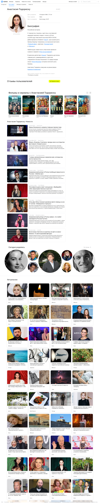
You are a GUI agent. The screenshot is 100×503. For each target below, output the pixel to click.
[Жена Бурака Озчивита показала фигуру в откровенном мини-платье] (82, 424)
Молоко (31, 46)
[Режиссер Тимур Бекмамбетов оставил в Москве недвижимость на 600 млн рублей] (39, 489)
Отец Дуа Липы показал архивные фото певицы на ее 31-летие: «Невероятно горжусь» (47, 203)
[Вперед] (90, 93)
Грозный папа (48, 44)
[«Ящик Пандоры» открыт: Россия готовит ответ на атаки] (61, 424)
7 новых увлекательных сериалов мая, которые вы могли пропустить (46, 158)
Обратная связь (94, 502)
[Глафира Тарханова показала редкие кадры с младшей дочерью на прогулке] (82, 337)
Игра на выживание (45, 52)
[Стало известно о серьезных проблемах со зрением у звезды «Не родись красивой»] (39, 467)
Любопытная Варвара (42, 116)
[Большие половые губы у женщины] (82, 380)
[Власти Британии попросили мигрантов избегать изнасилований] (39, 424)
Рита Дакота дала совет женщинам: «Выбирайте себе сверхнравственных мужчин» (45, 188)
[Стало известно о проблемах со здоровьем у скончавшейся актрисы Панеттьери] (17, 293)
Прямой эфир (32, 44)
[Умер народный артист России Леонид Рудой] (39, 293)
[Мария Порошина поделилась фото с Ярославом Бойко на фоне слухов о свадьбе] (39, 337)
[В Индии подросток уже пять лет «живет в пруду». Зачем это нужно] (17, 402)
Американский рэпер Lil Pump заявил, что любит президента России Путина (45, 217)
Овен (40, 17)
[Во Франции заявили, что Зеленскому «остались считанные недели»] (17, 337)
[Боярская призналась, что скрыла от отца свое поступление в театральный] (61, 467)
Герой (46, 39)
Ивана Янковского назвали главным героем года (45, 127)
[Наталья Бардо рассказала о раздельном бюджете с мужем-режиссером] (82, 489)
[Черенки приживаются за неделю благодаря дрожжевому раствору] (82, 467)
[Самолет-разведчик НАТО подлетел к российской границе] (61, 359)
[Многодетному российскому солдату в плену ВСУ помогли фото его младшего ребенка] (61, 293)
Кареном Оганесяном (34, 69)
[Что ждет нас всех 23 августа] (61, 380)
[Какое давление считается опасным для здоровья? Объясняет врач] (39, 359)
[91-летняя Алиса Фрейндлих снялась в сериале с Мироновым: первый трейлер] (39, 315)
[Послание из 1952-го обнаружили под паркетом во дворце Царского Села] (61, 315)
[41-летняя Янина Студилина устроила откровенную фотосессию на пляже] (82, 446)
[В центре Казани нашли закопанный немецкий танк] (39, 380)
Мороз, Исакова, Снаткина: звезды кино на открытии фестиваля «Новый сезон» (47, 143)
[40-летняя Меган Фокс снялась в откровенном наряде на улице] (17, 467)
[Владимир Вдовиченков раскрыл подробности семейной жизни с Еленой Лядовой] (82, 315)
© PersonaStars (16, 34)
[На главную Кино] (5, 1)
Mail (2, 502)
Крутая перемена (69, 116)
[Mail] (2, 1)
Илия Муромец (36, 61)
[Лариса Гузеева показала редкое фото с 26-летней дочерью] (61, 337)
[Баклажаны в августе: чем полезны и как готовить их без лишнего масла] (39, 402)
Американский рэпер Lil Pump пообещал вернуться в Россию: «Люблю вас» (47, 173)
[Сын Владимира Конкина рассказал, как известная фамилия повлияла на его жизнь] (61, 446)
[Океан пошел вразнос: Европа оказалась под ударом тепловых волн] (17, 359)
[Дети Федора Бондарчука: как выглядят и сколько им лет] (39, 446)
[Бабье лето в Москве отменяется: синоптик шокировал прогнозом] (61, 402)
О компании (6, 502)
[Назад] (87, 93)
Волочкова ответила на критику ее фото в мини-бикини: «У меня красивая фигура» (45, 232)
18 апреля (42, 14)
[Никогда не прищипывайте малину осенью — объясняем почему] (82, 359)
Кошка (44, 55)
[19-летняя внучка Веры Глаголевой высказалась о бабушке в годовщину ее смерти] (61, 489)
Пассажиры (25, 116)
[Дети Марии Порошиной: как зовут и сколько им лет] (17, 315)
